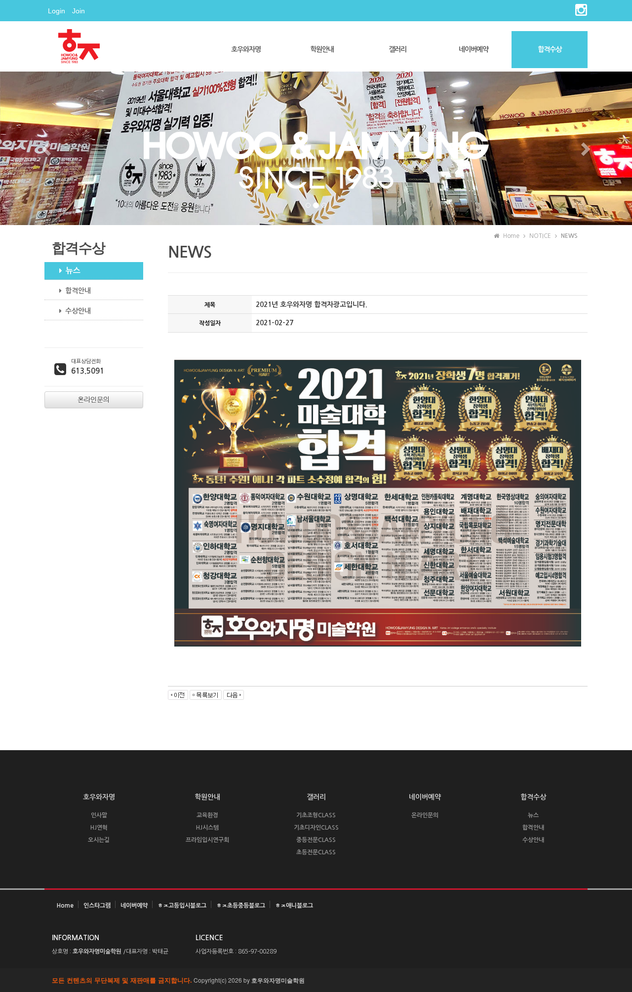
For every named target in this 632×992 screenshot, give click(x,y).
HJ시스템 (207, 828)
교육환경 (207, 815)
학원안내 (322, 49)
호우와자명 (246, 49)
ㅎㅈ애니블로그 (294, 906)
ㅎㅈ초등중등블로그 (240, 906)
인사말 (99, 815)
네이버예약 (473, 49)
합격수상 (549, 49)
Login (56, 11)
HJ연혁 (99, 828)
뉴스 (73, 270)
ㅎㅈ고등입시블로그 (182, 906)
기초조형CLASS (316, 815)
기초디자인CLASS (316, 828)
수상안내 (78, 310)
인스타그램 (97, 906)
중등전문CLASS (316, 840)
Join (78, 11)
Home (65, 906)
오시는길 (99, 840)
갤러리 (397, 49)
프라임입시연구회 (207, 840)
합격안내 (78, 290)
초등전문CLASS (316, 852)
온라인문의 (424, 815)
